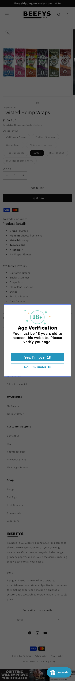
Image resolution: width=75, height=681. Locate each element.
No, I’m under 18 (37, 367)
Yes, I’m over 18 (37, 357)
